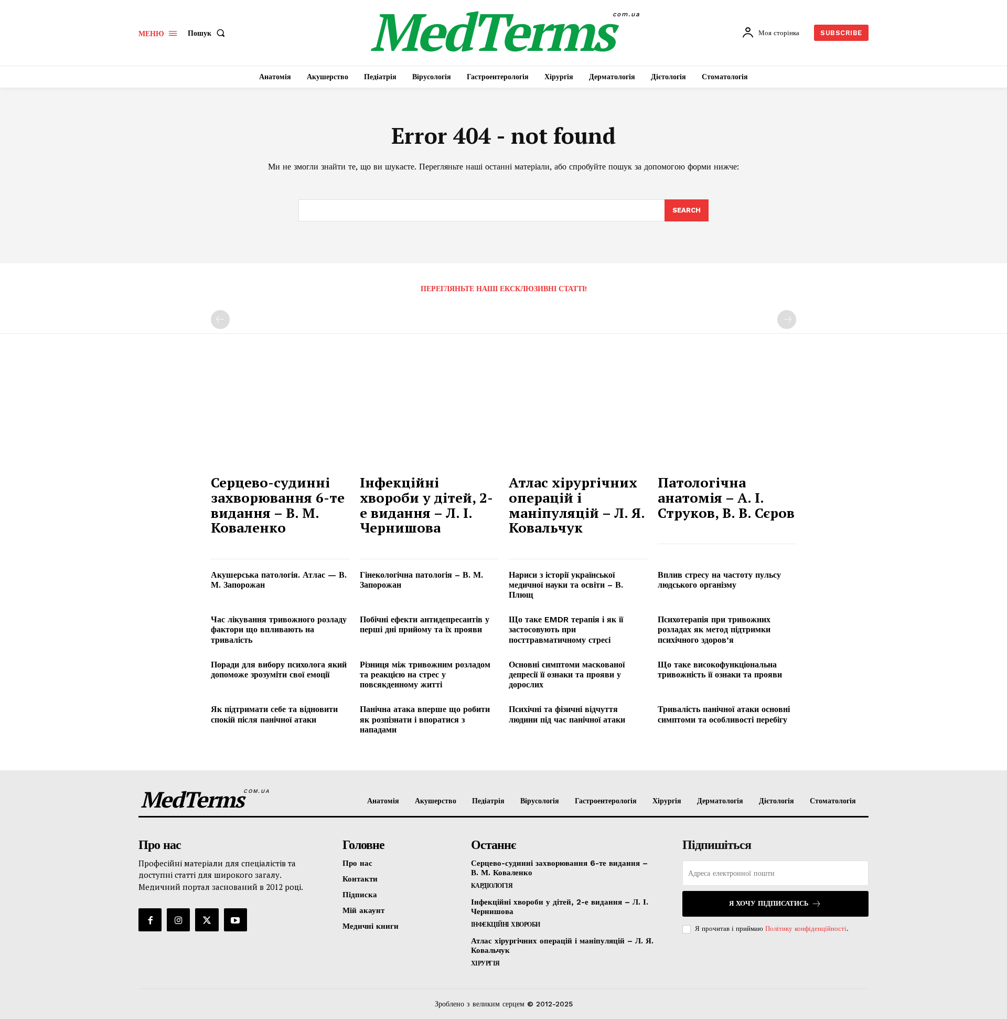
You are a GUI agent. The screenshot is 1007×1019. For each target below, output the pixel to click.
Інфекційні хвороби (505, 924)
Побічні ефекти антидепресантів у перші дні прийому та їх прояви (424, 624)
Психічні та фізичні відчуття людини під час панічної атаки (567, 714)
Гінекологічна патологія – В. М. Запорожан (421, 580)
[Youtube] (235, 919)
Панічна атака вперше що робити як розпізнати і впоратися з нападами (425, 719)
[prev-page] (220, 319)
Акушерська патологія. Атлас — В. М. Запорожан (279, 580)
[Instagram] (178, 919)
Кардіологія (492, 885)
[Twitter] (206, 919)
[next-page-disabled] (786, 319)
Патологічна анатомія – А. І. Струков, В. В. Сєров (726, 497)
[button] (208, 33)
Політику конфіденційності (806, 928)
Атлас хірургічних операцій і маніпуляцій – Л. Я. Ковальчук (577, 504)
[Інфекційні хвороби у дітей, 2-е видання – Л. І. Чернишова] (429, 416)
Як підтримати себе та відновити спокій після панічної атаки (274, 714)
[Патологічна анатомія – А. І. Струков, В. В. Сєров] (727, 416)
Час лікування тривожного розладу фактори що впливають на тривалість (279, 629)
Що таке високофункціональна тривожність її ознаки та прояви (720, 670)
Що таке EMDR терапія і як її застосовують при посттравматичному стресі (566, 629)
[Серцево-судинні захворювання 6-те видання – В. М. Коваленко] (280, 416)
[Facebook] (150, 919)
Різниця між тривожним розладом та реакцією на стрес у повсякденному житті (425, 674)
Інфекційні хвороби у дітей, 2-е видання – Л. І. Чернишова (426, 504)
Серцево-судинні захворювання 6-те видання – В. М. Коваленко (278, 504)
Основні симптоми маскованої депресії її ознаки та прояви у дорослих (567, 674)
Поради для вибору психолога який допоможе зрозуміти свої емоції (279, 670)
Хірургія (485, 963)
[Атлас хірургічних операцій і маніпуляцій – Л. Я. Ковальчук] (578, 416)
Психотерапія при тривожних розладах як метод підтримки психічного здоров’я (714, 629)
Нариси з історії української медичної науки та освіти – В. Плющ (566, 585)
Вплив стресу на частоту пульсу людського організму (719, 580)
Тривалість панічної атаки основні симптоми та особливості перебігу (724, 714)
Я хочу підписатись (769, 903)
